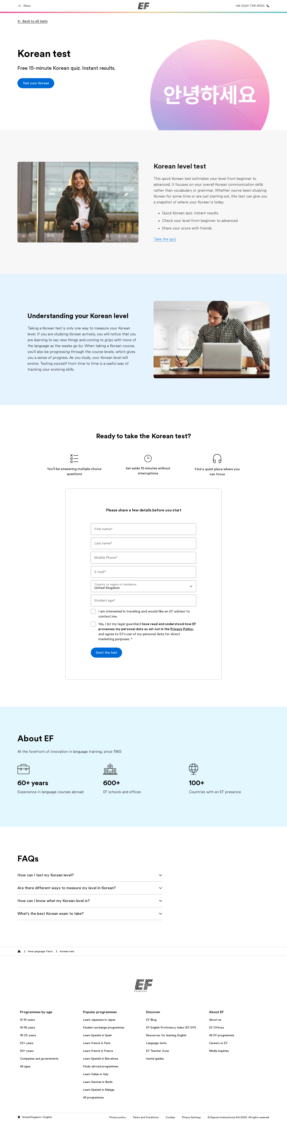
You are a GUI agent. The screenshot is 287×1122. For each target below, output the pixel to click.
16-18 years (27, 1027)
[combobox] (143, 586)
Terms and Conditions (146, 1117)
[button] (24, 6)
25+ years (26, 1043)
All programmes (93, 1097)
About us (215, 1019)
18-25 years (28, 1035)
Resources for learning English (166, 1035)
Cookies (170, 1117)
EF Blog (151, 1019)
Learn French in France (98, 1050)
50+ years (27, 1050)
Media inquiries (219, 1050)
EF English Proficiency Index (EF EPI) (171, 1027)
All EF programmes (221, 1035)
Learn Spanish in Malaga (98, 1089)
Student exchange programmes (103, 1027)
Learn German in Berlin (98, 1082)
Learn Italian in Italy (96, 1074)
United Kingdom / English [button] (37, 1117)
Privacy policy (117, 1117)
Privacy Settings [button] (191, 1117)
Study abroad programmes (100, 1066)
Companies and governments (39, 1058)
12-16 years (27, 1019)
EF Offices (216, 1027)
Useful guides (155, 1058)
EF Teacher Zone (157, 1050)
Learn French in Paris (97, 1043)
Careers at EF (218, 1043)
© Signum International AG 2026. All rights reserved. (239, 1117)
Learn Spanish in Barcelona (100, 1058)
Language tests (156, 1043)
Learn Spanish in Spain (97, 1035)
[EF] (143, 6)
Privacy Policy (181, 629)
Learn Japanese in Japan (99, 1019)
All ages (25, 1066)
